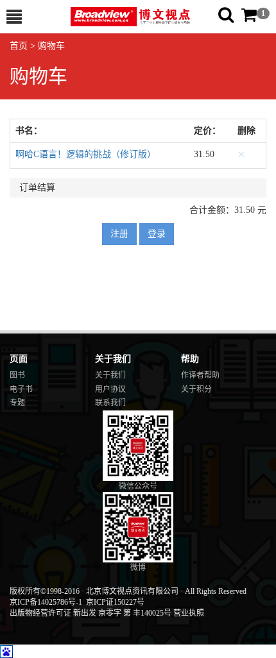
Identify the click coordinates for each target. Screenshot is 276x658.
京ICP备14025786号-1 (46, 602)
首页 (19, 46)
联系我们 (110, 402)
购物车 (51, 46)
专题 (17, 402)
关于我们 (110, 375)
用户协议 (110, 389)
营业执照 (188, 613)
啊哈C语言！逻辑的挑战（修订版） (85, 154)
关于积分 (196, 389)
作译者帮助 (200, 375)
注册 (119, 234)
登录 (157, 234)
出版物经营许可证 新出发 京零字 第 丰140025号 (90, 613)
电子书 (21, 389)
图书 (17, 375)
